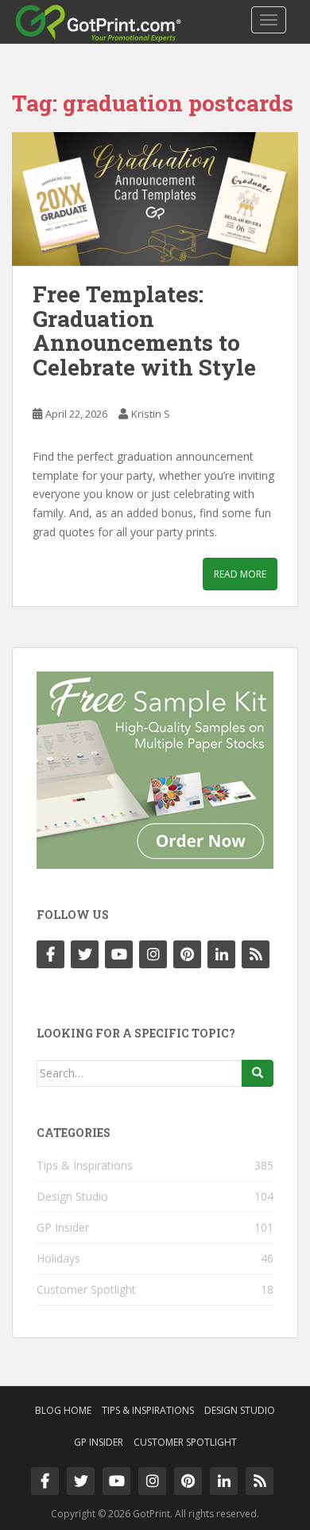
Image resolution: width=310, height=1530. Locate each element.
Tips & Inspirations (85, 1165)
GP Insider (63, 1227)
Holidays (58, 1258)
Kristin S (150, 414)
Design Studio (72, 1196)
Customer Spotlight (86, 1289)
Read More (240, 574)
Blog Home (63, 1410)
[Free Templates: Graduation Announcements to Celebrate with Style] (155, 199)
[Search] (257, 1073)
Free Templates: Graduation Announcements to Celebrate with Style (144, 330)
